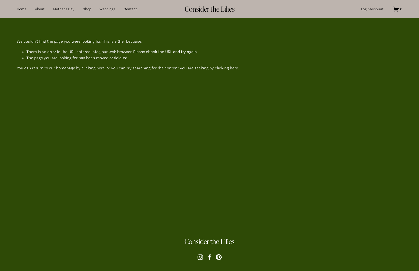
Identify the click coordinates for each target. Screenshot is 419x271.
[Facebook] (209, 257)
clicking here (93, 68)
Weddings (107, 9)
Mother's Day (63, 9)
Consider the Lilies (210, 8)
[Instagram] (200, 257)
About (40, 9)
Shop (87, 9)
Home (21, 9)
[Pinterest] (219, 257)
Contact (130, 9)
